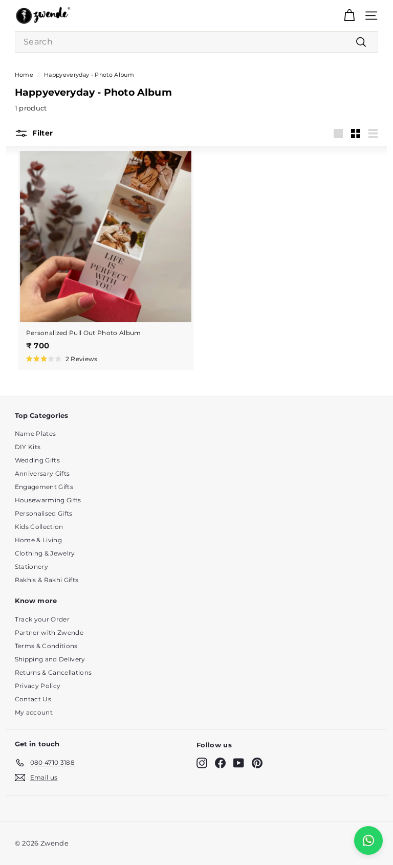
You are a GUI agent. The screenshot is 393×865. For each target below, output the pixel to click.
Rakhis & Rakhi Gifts (47, 580)
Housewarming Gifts (48, 500)
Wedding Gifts (37, 460)
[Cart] (349, 16)
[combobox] (196, 42)
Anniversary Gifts (42, 473)
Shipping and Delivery (50, 659)
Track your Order (42, 619)
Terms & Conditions (46, 646)
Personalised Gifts (44, 513)
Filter (41, 132)
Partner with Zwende (49, 632)
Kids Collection (39, 526)
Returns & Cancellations (53, 672)
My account (34, 712)
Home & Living (38, 540)
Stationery (31, 566)
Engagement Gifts (44, 487)
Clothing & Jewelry (45, 553)
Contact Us (33, 699)
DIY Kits (28, 447)
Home (24, 74)
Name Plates (35, 433)
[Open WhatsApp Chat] (368, 840)
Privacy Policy (38, 686)
